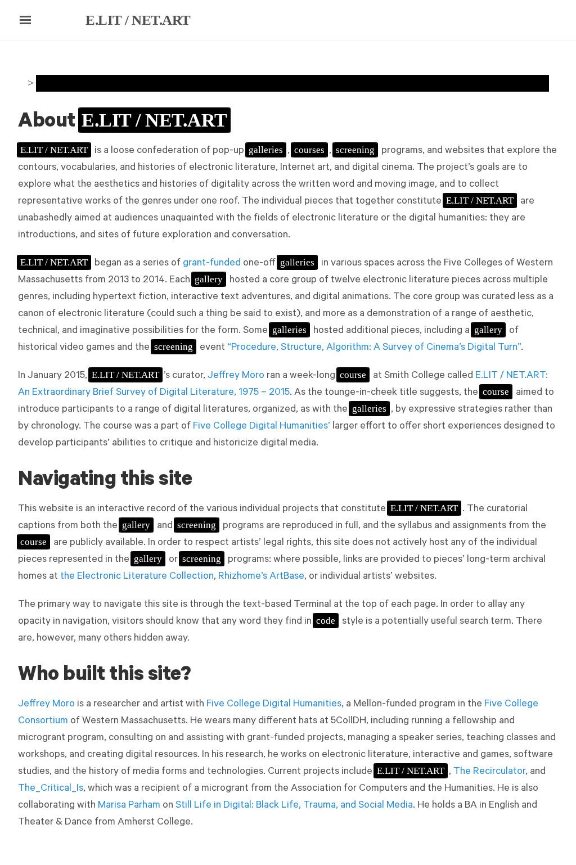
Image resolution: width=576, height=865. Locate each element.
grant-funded (212, 263)
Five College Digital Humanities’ (261, 427)
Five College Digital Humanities (273, 704)
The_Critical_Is (50, 789)
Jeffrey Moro (236, 376)
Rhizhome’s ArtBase (261, 577)
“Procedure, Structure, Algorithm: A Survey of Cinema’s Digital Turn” (374, 348)
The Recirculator (489, 772)
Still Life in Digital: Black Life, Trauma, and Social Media (294, 806)
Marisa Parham (129, 806)
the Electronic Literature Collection (137, 577)
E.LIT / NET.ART (138, 20)
